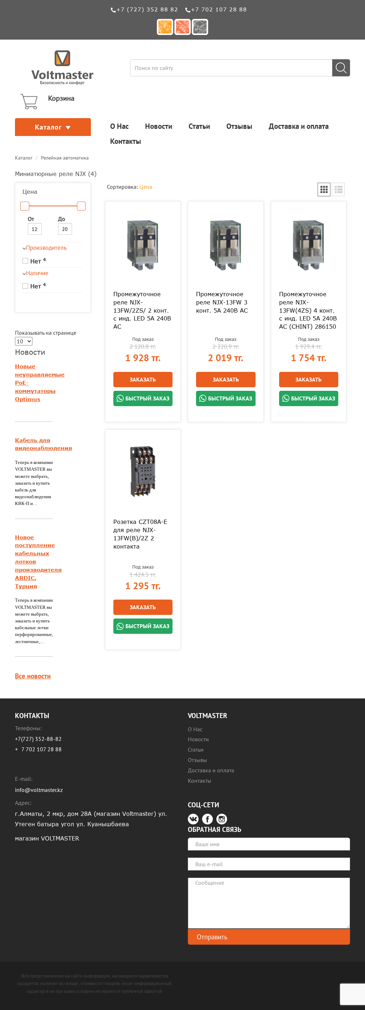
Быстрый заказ (147, 398)
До (61, 218)
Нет (37, 260)
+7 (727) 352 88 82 (147, 9)
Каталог (48, 127)
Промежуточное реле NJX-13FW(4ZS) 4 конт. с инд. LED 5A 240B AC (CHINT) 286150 (308, 310)
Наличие (37, 273)
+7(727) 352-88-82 (38, 738)
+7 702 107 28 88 (219, 9)
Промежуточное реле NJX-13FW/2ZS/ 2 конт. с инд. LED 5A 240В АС (142, 310)
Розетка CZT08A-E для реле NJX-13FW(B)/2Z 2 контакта (140, 534)
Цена (145, 186)
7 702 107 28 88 (41, 749)
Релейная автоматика (65, 158)
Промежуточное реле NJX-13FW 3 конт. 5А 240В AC (222, 302)
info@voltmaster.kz (39, 789)
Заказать (143, 379)
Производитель (46, 248)
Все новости (33, 675)
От (31, 218)
